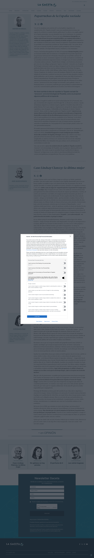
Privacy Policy (55, 321)
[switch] (64, 263)
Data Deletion (39, 321)
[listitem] (47, 260)
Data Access (47, 321)
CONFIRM (37, 316)
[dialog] (47, 279)
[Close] (71, 236)
